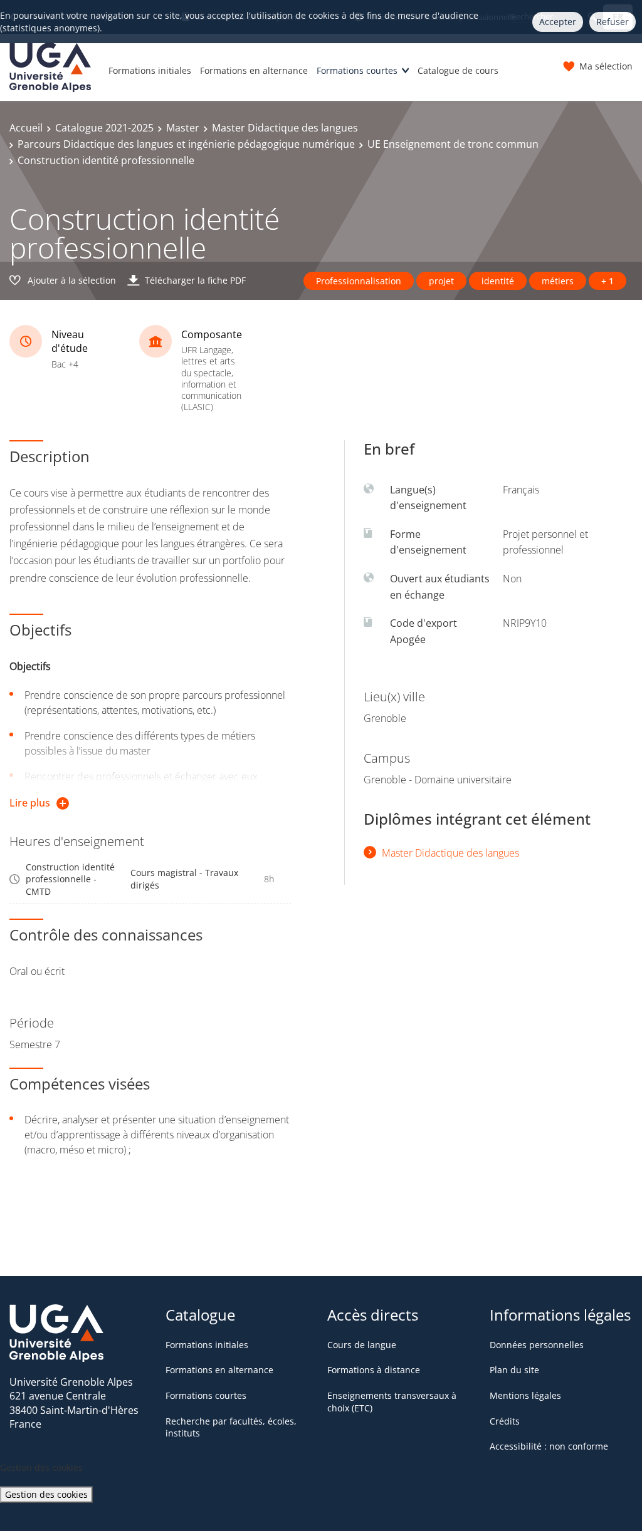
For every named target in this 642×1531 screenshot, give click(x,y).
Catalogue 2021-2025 (104, 128)
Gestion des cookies (46, 1494)
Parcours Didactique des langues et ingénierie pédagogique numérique (186, 144)
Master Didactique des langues (285, 128)
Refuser (612, 22)
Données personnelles (537, 1345)
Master (182, 128)
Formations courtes (357, 70)
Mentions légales (525, 1395)
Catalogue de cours (458, 70)
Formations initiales (149, 70)
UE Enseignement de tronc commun (453, 144)
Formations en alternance (254, 70)
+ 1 (607, 281)
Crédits (505, 1421)
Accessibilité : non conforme (549, 1446)
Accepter (557, 22)
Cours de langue (361, 1345)
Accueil (26, 128)
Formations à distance (373, 1370)
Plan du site (514, 1370)
